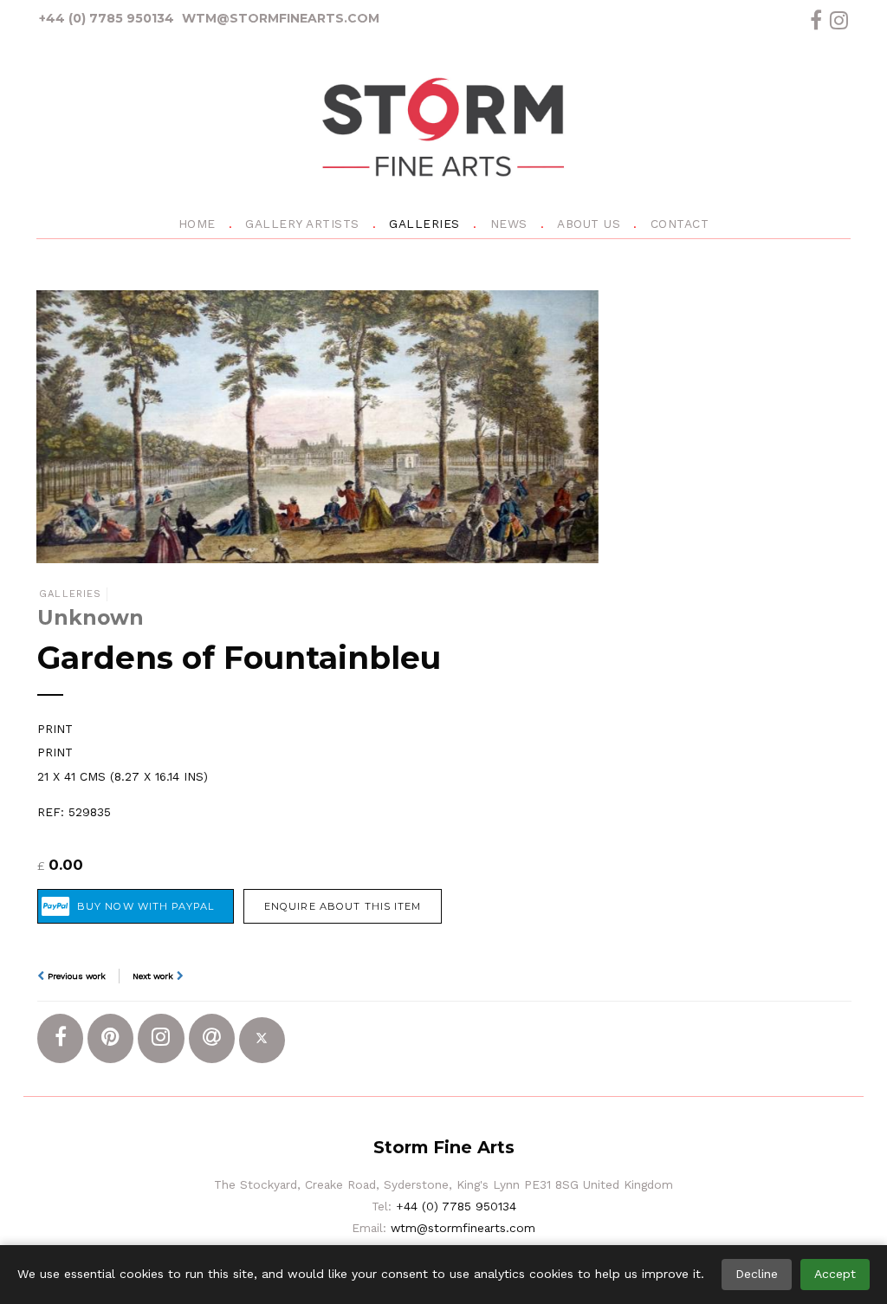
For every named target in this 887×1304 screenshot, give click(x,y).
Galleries (424, 223)
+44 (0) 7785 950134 (106, 18)
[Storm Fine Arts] (443, 130)
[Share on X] (262, 1040)
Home (197, 223)
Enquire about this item (343, 906)
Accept (835, 1274)
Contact (680, 223)
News (509, 223)
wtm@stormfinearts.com (280, 18)
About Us (588, 223)
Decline (756, 1274)
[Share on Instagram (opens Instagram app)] (161, 1038)
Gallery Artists (302, 223)
